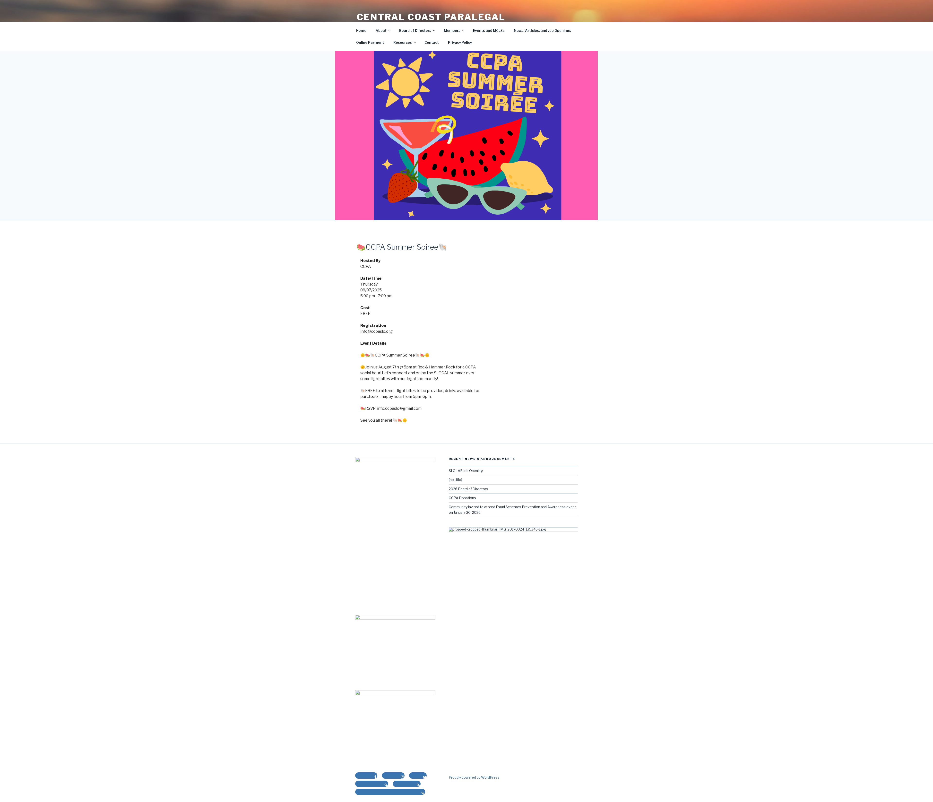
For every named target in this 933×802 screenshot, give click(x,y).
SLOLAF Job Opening (466, 471)
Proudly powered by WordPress (474, 777)
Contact (431, 42)
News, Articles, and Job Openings (542, 30)
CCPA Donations (462, 498)
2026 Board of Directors (468, 489)
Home (361, 30)
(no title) (455, 480)
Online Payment (370, 42)
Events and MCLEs (489, 30)
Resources (402, 42)
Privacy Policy (460, 42)
